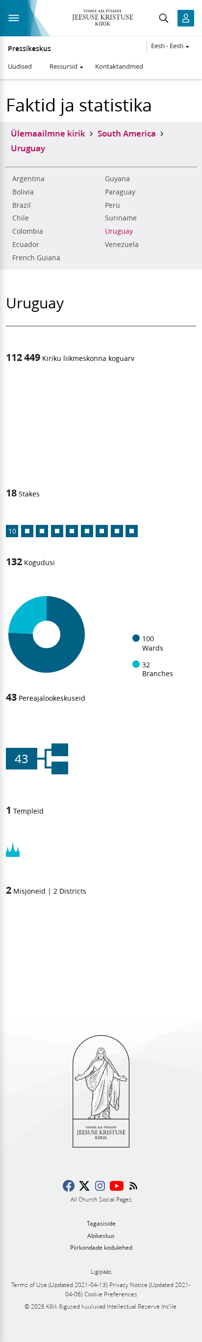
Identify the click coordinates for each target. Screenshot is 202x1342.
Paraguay (120, 192)
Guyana (117, 179)
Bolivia (23, 192)
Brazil (21, 205)
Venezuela (122, 244)
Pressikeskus (29, 48)
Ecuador (25, 244)
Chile (20, 218)
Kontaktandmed (119, 66)
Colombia (27, 231)
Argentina (28, 179)
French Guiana (36, 258)
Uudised (20, 66)
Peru (112, 205)
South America (127, 133)
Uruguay (119, 231)
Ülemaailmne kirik (48, 133)
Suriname (121, 218)
